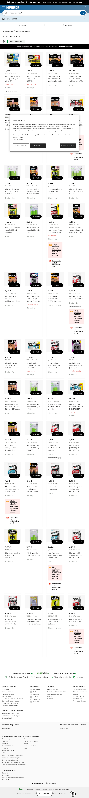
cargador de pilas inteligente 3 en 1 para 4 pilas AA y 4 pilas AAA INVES (34, 621)
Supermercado (8, 31)
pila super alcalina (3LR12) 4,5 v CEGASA (55, 621)
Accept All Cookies (68, 145)
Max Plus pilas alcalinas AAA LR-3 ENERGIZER (76, 406)
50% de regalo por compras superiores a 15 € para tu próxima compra (56, 249)
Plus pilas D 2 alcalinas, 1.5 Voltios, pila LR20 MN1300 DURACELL (33, 489)
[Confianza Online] (73, 794)
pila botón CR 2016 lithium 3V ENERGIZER (75, 555)
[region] (44, 133)
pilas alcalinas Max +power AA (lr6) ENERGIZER (54, 365)
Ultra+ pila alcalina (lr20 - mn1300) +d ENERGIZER (11, 621)
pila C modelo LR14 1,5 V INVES (33, 554)
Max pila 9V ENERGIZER (52, 488)
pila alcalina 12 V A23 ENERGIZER (75, 620)
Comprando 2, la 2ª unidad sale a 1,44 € (78, 650)
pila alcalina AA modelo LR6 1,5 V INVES (76, 191)
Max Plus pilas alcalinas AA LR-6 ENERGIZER (33, 365)
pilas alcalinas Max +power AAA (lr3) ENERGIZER (55, 230)
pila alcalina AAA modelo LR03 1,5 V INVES (12, 191)
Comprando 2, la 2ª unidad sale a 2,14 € (14, 520)
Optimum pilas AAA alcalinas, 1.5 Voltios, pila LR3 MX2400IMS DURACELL (76, 78)
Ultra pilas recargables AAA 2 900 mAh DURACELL (12, 447)
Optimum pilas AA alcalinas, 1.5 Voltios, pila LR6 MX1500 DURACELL (54, 78)
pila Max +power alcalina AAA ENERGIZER (75, 489)
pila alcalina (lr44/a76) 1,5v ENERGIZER (74, 447)
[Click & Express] (23, 673)
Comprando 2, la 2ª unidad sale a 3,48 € (78, 156)
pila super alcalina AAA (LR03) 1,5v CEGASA (12, 78)
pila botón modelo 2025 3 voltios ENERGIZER (54, 447)
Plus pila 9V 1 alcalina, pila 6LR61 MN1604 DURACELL (54, 298)
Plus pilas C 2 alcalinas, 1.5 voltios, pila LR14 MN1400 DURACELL (12, 298)
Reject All (37, 145)
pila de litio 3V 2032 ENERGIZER (76, 297)
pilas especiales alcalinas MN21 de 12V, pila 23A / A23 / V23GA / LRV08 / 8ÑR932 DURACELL (12, 406)
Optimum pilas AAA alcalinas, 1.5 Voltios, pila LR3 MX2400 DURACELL (76, 230)
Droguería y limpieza (23, 31)
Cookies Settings (21, 145)
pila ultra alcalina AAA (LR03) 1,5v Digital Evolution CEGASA (33, 298)
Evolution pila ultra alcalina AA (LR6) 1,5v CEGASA (75, 365)
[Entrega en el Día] (65, 673)
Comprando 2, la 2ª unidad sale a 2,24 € (56, 586)
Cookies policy (18, 139)
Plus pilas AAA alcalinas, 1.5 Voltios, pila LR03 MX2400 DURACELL (12, 365)
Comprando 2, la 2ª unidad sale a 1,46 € (78, 330)
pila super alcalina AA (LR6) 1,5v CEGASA (34, 78)
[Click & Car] (43, 673)
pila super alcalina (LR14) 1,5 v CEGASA (12, 555)
